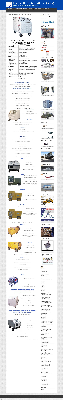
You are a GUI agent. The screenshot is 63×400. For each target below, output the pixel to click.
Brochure (42, 278)
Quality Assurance (44, 271)
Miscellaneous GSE (44, 339)
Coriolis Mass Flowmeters (45, 384)
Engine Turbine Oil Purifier (45, 310)
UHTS (43, 282)
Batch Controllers (44, 379)
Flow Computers (44, 380)
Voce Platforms (21, 396)
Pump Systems (43, 357)
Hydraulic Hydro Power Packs (46, 361)
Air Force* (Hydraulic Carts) (45, 297)
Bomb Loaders (43, 293)
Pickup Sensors (43, 376)
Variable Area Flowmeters (45, 375)
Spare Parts (43, 275)
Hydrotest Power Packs (45, 360)
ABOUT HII (10, 8)
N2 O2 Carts (43, 325)
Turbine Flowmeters (44, 372)
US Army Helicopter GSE (45, 298)
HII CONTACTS (46, 8)
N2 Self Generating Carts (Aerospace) (47, 321)
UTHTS (43, 285)
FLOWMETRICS (38, 8)
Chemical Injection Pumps (45, 364)
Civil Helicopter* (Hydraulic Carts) (46, 302)
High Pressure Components (45, 356)
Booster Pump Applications (45, 365)
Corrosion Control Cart (45, 333)
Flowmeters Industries (45, 371)
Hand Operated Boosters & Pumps (46, 353)
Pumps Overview (44, 345)
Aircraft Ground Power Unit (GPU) (46, 329)
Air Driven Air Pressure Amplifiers (47, 349)
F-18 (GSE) (43, 286)
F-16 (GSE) (43, 281)
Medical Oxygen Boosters (45, 352)
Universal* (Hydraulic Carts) (46, 294)
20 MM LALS (43, 314)
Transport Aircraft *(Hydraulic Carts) (47, 306)
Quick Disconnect (44, 313)
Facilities (42, 270)
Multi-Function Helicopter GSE (46, 301)
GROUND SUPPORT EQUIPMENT (20, 8)
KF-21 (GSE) (43, 290)
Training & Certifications (45, 274)
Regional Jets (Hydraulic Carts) (46, 305)
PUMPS (30, 8)
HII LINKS (10, 11)
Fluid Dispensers (44, 318)
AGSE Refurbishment (44, 342)
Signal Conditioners (44, 383)
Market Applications (44, 368)
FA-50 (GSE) (43, 289)
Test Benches (43, 317)
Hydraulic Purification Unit (45, 309)
